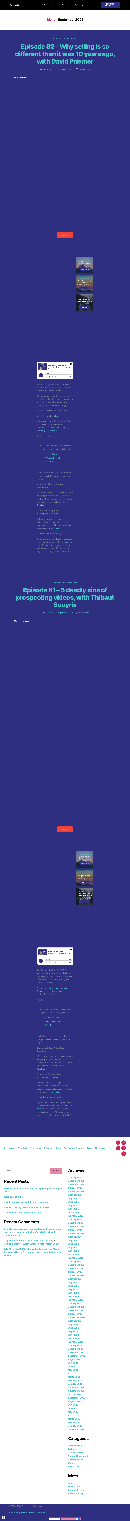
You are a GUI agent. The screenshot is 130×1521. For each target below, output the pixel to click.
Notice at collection (54, 1519)
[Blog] (123, 1148)
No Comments (84, 69)
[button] (110, 5)
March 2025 (74, 1212)
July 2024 (73, 1240)
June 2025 (73, 1202)
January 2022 (75, 1345)
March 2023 (74, 1296)
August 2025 (74, 1195)
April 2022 (73, 1335)
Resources (101, 1148)
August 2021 (74, 1359)
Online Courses (67, 5)
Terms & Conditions (28, 1513)
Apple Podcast (52, 454)
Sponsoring (79, 5)
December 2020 (76, 1387)
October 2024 (75, 1230)
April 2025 (73, 1209)
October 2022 (75, 1314)
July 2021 (73, 1363)
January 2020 (75, 1426)
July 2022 (73, 1324)
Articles (47, 5)
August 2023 (74, 1279)
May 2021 (73, 1370)
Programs (9, 1148)
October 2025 (75, 1188)
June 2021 (73, 1366)
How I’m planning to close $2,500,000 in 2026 (27, 1207)
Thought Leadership (78, 1456)
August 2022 (74, 1321)
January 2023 (75, 1303)
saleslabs (48, 69)
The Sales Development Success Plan (39, 1148)
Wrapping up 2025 (13, 1197)
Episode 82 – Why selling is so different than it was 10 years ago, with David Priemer (65, 53)
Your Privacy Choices (68, 1519)
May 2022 (73, 1331)
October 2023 (75, 1272)
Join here (41, 505)
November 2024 (76, 1226)
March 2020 (74, 1419)
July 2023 (73, 1282)
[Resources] (123, 1153)
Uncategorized (70, 39)
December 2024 (76, 1223)
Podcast (57, 39)
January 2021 (75, 1384)
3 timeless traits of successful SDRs (22, 1212)
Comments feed (76, 1490)
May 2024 (73, 1247)
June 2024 (73, 1244)
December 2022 (76, 1307)
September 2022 (76, 1317)
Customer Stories (74, 1148)
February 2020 (75, 1422)
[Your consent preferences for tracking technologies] (3, 1517)
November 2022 (76, 1310)
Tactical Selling (76, 1452)
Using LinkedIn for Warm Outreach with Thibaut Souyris (32, 1244)
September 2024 (76, 1233)
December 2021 (76, 1349)
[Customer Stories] (118, 1148)
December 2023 (76, 1265)
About (40, 5)
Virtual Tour (74, 1466)
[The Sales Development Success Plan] (123, 1142)
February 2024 (75, 1258)
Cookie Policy (42, 1513)
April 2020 (73, 1415)
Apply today (54, 528)
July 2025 (73, 1198)
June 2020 (73, 1408)
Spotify (49, 461)
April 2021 (73, 1373)
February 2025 (75, 1216)
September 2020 (76, 1398)
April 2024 (73, 1251)
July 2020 (73, 1405)
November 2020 (76, 1391)
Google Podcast (53, 458)
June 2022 (73, 1328)
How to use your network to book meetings (26, 1202)
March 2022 (74, 1338)
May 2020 (73, 1412)
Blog (89, 1148)
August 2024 (74, 1237)
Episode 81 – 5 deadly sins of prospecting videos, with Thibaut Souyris (65, 597)
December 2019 (76, 1429)
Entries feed (74, 1486)
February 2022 (75, 1342)
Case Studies (75, 1445)
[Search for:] (26, 1171)
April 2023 (73, 1293)
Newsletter (56, 5)
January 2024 (75, 1261)
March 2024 (74, 1254)
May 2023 (73, 1289)
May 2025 (73, 1205)
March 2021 (74, 1377)
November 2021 (76, 1352)
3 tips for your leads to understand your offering (28, 1240)
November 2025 (76, 1184)
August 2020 (74, 1401)
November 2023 (76, 1268)
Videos (71, 1463)
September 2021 (76, 1356)
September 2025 (76, 1191)
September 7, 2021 (65, 613)
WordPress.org (75, 1493)
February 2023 (75, 1300)
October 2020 (75, 1394)
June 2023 (73, 1286)
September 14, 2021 (65, 69)
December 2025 (76, 1181)
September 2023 (76, 1275)
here (67, 410)
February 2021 (75, 1380)
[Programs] (118, 1142)
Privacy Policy (13, 1513)
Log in (71, 1483)
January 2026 (75, 1177)
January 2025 (75, 1219)
